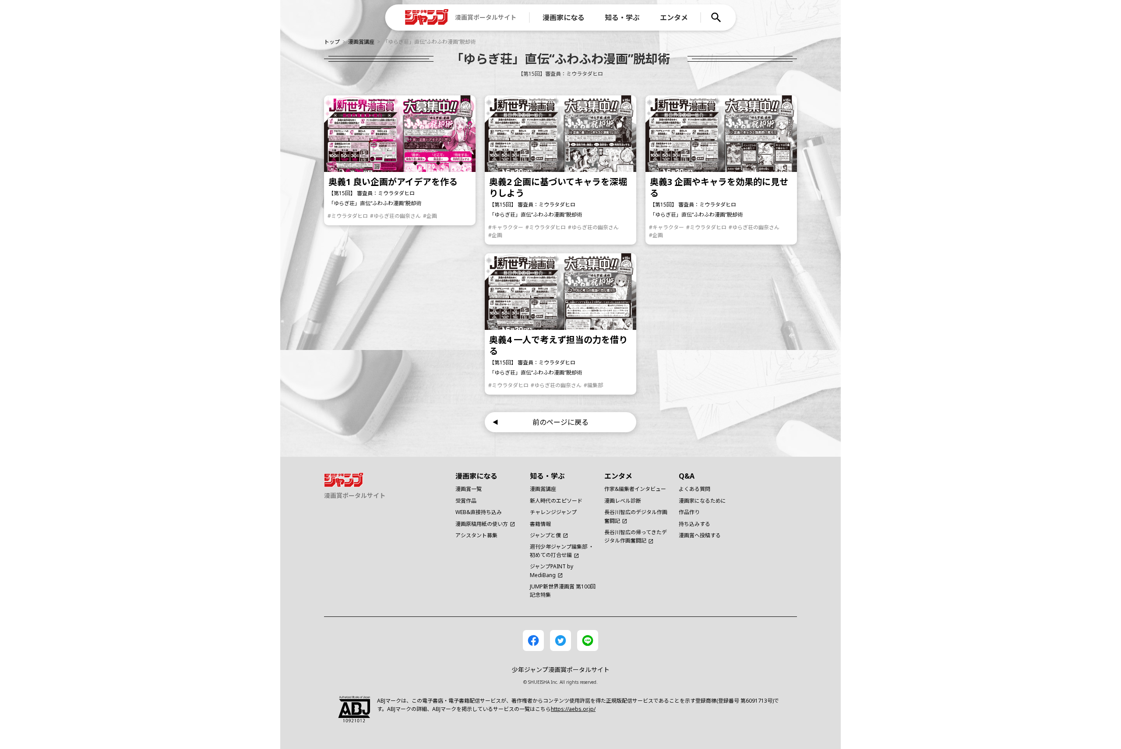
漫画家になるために (702, 500)
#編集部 (593, 385)
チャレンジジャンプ (553, 512)
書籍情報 (540, 524)
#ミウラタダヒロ (348, 216)
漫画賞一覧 (468, 489)
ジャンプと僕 (545, 535)
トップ (332, 42)
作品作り (689, 512)
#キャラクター (505, 227)
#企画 (430, 216)
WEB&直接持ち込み (478, 512)
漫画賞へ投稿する (700, 535)
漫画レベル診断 (622, 500)
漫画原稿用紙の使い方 (481, 524)
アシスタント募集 (476, 535)
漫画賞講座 (361, 42)
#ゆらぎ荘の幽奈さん (395, 216)
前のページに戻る (560, 422)
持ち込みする (694, 524)
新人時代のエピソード (556, 500)
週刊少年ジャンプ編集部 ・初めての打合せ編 (562, 551)
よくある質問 (694, 489)
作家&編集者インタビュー (635, 489)
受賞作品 (465, 500)
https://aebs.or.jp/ (573, 709)
